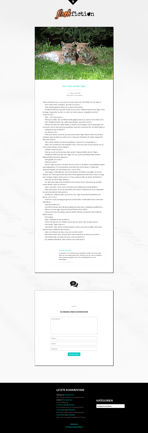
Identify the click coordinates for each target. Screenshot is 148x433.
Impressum (74, 424)
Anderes (80, 95)
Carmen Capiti (61, 405)
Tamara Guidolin (75, 93)
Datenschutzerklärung (74, 427)
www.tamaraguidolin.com (66, 262)
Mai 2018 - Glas (72, 95)
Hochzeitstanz (69, 395)
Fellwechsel (71, 410)
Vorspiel (71, 405)
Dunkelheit (71, 415)
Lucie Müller (60, 410)
